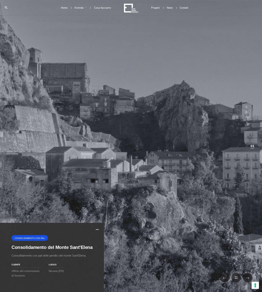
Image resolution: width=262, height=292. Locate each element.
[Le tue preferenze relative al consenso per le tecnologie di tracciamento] (255, 285)
